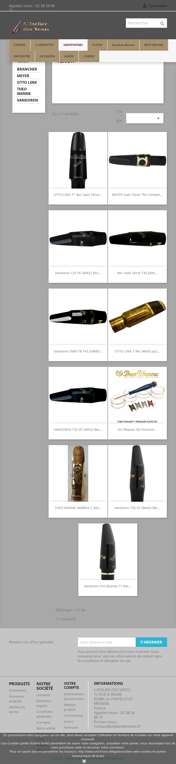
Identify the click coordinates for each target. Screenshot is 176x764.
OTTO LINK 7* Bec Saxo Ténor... (78, 194)
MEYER (23, 76)
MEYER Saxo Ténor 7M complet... (137, 194)
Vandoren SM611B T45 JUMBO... (78, 351)
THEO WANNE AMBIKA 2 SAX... (78, 508)
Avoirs (68, 721)
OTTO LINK (27, 82)
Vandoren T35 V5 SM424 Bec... (137, 508)
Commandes (73, 715)
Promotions (17, 690)
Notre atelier (46, 728)
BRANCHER (27, 69)
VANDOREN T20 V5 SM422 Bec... (78, 429)
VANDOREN (27, 100)
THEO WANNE (24, 91)
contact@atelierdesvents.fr (117, 726)
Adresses (71, 727)
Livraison (43, 695)
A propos (43, 722)
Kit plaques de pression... (137, 429)
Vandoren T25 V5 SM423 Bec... (78, 273)
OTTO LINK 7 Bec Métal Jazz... (137, 351)
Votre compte (71, 685)
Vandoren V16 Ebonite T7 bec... (108, 586)
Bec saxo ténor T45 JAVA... (137, 273)
